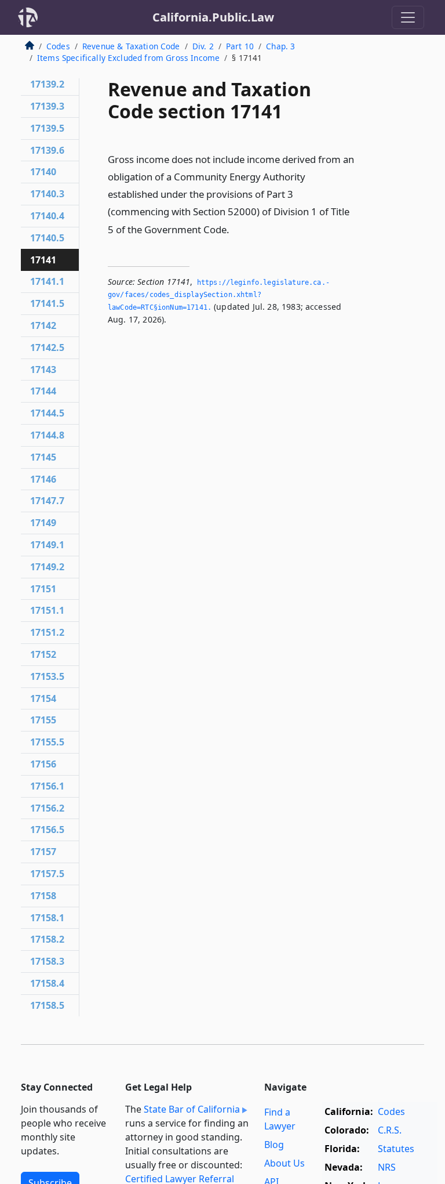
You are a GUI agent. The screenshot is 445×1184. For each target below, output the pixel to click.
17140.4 (47, 215)
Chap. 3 (280, 46)
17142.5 (47, 347)
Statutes (396, 1148)
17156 (43, 764)
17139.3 (47, 106)
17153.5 (47, 676)
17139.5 (47, 128)
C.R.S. (390, 1130)
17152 (43, 654)
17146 (43, 479)
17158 (43, 895)
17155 (43, 720)
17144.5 (47, 413)
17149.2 (47, 566)
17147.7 (47, 500)
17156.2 (47, 808)
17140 (43, 171)
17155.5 (47, 742)
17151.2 (47, 632)
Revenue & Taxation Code (131, 46)
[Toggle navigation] (408, 17)
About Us (284, 1163)
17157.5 (47, 873)
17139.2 (47, 84)
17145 (43, 457)
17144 (43, 391)
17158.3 (47, 961)
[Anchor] (235, 229)
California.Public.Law (213, 17)
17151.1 (47, 610)
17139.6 (47, 150)
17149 (43, 522)
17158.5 (47, 1005)
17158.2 (47, 939)
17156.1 (47, 786)
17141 (43, 260)
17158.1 (47, 917)
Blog (274, 1144)
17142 (43, 325)
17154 (43, 698)
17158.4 (47, 983)
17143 (43, 369)
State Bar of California (192, 1109)
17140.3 (47, 193)
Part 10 (240, 46)
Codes (58, 46)
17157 (43, 851)
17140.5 (47, 237)
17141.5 (47, 303)
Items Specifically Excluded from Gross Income (128, 57)
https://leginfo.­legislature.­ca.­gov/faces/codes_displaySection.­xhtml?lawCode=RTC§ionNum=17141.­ (219, 295)
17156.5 (47, 829)
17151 (43, 588)
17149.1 (47, 544)
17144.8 (47, 435)
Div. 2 (203, 46)
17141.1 (47, 281)
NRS (387, 1167)
